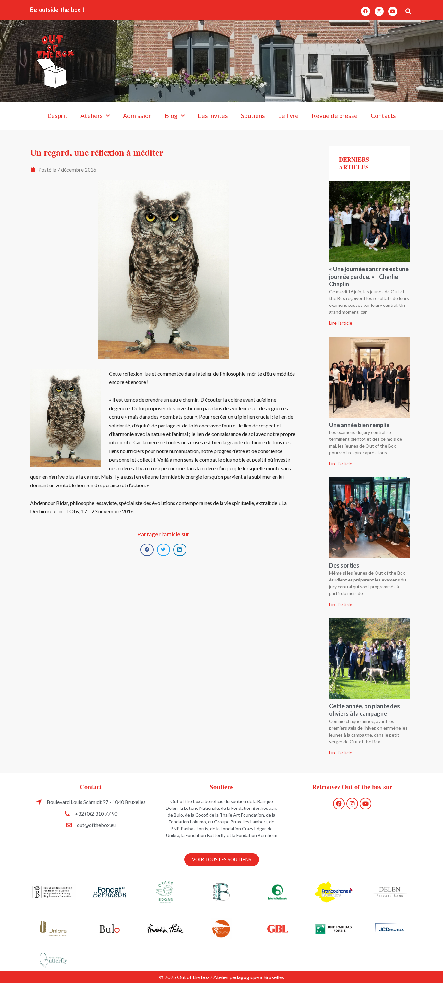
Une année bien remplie (359, 424)
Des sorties (344, 565)
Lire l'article (340, 323)
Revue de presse (335, 115)
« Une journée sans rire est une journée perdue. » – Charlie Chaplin (369, 276)
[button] (408, 11)
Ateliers (91, 115)
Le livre (288, 115)
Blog (171, 115)
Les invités (213, 115)
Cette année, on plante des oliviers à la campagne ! (364, 709)
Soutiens (253, 115)
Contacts (383, 115)
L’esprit (57, 115)
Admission (137, 115)
